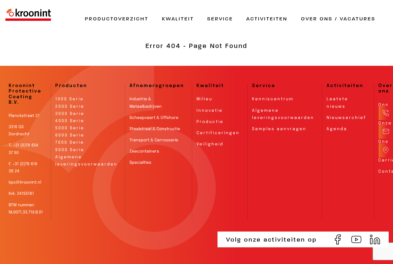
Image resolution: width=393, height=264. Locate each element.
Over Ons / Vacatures (338, 19)
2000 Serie (69, 107)
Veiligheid (210, 144)
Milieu (204, 99)
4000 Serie (69, 121)
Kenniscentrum (272, 99)
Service (220, 19)
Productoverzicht (116, 19)
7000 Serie (69, 142)
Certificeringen (218, 133)
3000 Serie (69, 114)
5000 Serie (69, 128)
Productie (210, 122)
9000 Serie (69, 150)
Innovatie (210, 111)
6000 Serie (69, 135)
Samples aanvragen (279, 129)
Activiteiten (266, 19)
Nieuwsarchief (346, 118)
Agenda (337, 129)
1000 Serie (69, 99)
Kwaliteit (178, 19)
